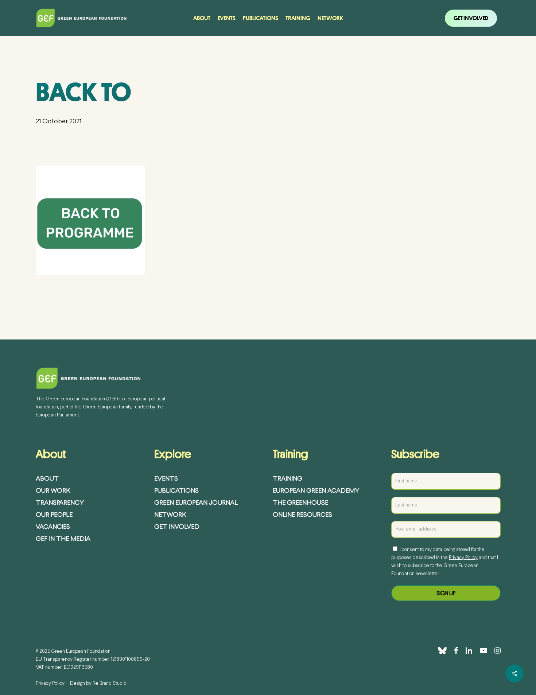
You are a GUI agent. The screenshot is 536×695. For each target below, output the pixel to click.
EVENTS (166, 478)
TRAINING (287, 478)
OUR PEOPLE (54, 515)
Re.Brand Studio (109, 683)
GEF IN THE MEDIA (63, 539)
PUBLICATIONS (176, 491)
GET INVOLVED (176, 527)
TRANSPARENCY (60, 503)
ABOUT (47, 478)
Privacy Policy (463, 557)
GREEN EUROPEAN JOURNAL (196, 503)
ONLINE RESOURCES (302, 515)
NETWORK (170, 515)
